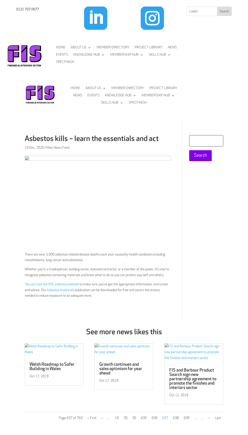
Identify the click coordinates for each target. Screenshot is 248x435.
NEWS (172, 47)
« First (91, 418)
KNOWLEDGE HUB (86, 55)
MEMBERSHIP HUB (124, 55)
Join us (223, 50)
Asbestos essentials (60, 290)
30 (134, 418)
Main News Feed (57, 148)
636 (154, 418)
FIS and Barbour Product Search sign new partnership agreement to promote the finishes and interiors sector (192, 379)
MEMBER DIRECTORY (113, 47)
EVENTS (62, 55)
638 (176, 418)
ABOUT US (78, 47)
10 (117, 418)
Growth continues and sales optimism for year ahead (120, 369)
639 (186, 418)
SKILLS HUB (157, 55)
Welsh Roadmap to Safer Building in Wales (52, 366)
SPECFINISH (65, 62)
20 (125, 418)
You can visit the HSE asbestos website (52, 284)
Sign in (223, 68)
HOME (60, 47)
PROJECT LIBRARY (149, 47)
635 (144, 418)
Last (218, 418)
